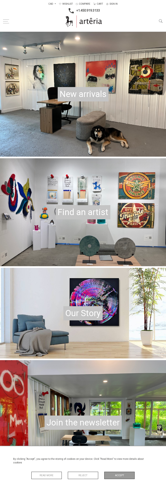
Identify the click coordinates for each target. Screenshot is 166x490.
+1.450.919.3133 (88, 10)
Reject (83, 475)
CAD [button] (51, 3)
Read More (46, 475)
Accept (119, 475)
